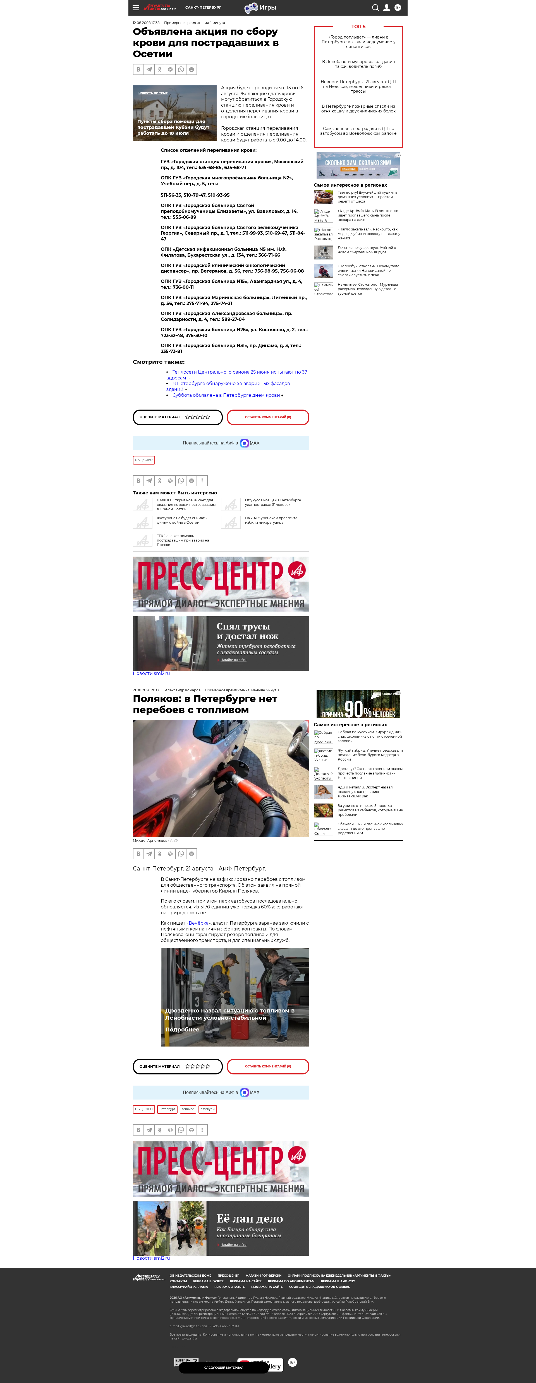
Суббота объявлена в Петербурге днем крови (226, 395)
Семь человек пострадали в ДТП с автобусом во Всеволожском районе (358, 131)
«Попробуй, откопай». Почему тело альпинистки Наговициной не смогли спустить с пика (368, 270)
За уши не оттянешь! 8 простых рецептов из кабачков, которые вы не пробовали (370, 810)
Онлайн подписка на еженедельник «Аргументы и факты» (339, 1276)
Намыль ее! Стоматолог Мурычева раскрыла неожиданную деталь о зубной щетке (368, 288)
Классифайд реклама (189, 1287)
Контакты (178, 1281)
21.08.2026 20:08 (147, 690)
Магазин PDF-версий (263, 1276)
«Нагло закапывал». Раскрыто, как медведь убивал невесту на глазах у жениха (369, 233)
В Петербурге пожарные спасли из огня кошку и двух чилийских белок (358, 109)
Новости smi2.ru (151, 673)
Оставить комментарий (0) (268, 417)
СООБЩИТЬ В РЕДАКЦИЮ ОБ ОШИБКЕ (319, 1287)
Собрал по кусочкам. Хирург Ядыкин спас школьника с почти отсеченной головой (370, 736)
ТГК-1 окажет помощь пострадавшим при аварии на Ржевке (183, 540)
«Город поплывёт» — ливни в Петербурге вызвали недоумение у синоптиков (359, 42)
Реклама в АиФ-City (338, 1281)
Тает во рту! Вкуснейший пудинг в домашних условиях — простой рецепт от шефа (367, 196)
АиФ (174, 840)
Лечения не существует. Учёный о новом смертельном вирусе (367, 250)
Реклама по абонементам (291, 1281)
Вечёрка (199, 923)
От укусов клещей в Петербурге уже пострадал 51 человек (273, 502)
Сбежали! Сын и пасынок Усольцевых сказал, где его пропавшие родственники (370, 828)
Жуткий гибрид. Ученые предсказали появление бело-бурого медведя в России (370, 754)
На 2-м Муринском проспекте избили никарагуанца (271, 520)
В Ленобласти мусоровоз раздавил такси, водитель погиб (358, 64)
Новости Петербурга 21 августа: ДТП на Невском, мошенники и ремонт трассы (358, 87)
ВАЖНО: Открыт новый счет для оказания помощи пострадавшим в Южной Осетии (186, 504)
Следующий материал (223, 1368)
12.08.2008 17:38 (146, 23)
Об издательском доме (190, 1276)
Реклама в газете (208, 1281)
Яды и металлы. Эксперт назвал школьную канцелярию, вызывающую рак (365, 791)
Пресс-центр (228, 1276)
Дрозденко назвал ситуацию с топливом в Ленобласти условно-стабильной (230, 1014)
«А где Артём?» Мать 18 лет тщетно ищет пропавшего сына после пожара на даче (368, 215)
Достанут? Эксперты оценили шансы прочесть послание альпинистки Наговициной (370, 773)
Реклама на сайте (246, 1281)
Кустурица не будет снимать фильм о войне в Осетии (182, 520)
